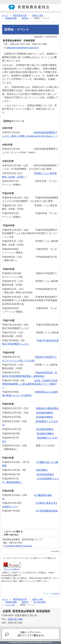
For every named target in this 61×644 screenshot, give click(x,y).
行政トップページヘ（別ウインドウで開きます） (30, 634)
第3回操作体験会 (44, 417)
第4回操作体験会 (44, 412)
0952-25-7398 (15, 619)
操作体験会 (42, 470)
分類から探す (38, 15)
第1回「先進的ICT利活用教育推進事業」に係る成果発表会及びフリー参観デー (30, 384)
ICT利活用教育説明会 (47, 510)
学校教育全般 (11, 18)
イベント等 (10, 605)
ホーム (5, 15)
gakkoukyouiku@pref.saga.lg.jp (22, 47)
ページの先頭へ (53, 594)
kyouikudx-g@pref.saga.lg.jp (18, 546)
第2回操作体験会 (45, 429)
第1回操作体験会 (45, 433)
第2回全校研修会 (45, 474)
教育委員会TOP (20, 15)
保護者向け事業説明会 (47, 408)
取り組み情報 (40, 602)
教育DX (25, 18)
